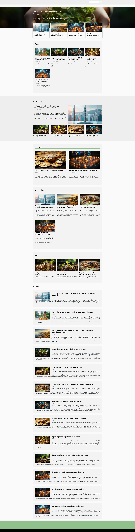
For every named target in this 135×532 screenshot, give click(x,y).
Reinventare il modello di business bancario (75, 58)
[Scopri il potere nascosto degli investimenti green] (59, 51)
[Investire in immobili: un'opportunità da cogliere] (45, 226)
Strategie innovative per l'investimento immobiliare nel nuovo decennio (41, 36)
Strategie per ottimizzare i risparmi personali (45, 273)
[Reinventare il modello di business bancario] (76, 51)
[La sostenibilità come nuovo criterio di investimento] (41, 129)
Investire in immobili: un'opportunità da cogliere (43, 233)
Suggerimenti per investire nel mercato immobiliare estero (89, 206)
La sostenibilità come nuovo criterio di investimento (40, 136)
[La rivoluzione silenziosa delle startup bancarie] (76, 27)
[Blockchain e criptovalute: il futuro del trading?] (94, 27)
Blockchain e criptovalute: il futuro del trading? (94, 35)
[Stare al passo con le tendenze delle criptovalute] (76, 129)
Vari (75, 1)
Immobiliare (63, 1)
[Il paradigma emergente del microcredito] (92, 51)
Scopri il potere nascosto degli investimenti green (48, 12)
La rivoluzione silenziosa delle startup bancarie (76, 34)
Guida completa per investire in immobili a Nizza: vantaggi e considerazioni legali (57, 36)
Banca (39, 1)
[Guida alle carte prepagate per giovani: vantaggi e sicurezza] (42, 51)
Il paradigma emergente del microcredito (91, 58)
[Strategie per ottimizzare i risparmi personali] (45, 264)
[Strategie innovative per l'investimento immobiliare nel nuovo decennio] (41, 27)
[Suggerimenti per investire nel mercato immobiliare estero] (90, 199)
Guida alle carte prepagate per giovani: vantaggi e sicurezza (42, 59)
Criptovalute (51, 1)
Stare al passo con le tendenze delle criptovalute (75, 136)
